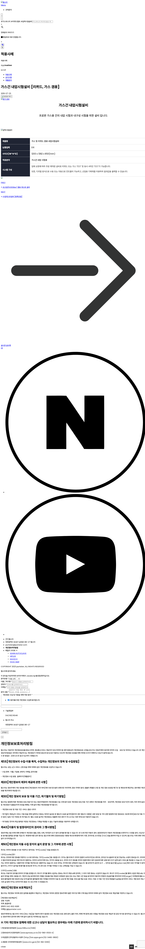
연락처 (4, 684)
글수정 (3, 345)
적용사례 (8, 74)
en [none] (136, 947)
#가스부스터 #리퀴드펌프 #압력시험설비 (16, 21)
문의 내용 (5, 692)
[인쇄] (6, 96)
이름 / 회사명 (6, 681)
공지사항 (8, 77)
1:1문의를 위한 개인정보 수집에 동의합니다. (25, 700)
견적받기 (5, 732)
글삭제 (8, 345)
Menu (3, 5)
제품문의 (8, 80)
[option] (136, 946)
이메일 (4, 687)
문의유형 (5, 678)
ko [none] (131, 947)
